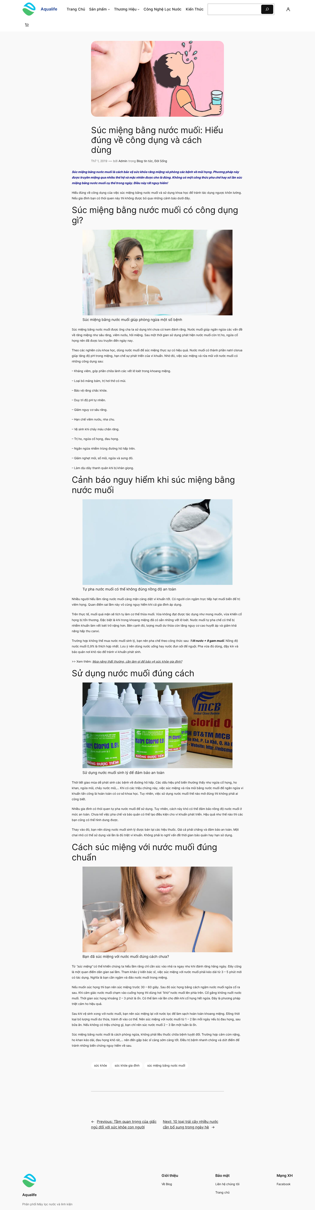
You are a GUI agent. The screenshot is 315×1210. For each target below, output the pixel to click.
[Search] (267, 9)
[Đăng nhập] (288, 9)
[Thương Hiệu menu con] (138, 9)
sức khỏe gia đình (127, 1065)
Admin (122, 161)
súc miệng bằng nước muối (166, 1065)
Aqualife (49, 9)
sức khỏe (100, 1065)
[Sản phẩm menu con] (109, 9)
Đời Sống (160, 161)
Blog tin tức (145, 161)
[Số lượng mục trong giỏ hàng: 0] (26, 24)
